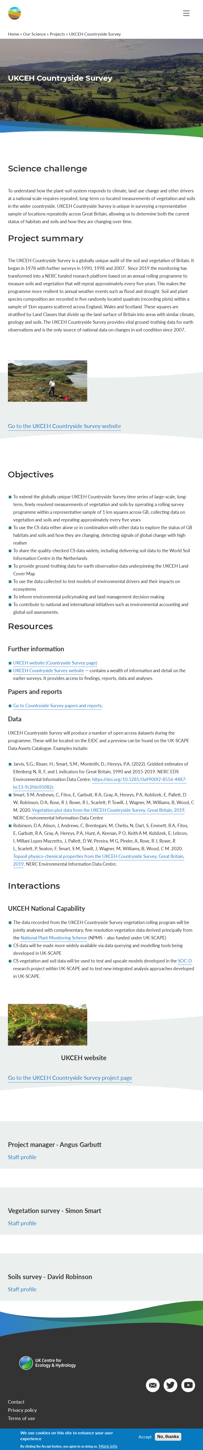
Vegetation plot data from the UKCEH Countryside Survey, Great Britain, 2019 (108, 810)
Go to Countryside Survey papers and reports (57, 705)
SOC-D (185, 960)
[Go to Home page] (14, 13)
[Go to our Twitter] (170, 1385)
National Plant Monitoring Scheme (54, 937)
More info (108, 1446)
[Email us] (153, 1385)
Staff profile (22, 1157)
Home (13, 34)
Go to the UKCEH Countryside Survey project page (70, 1077)
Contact (16, 1401)
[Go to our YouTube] (188, 1385)
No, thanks (168, 1436)
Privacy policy (22, 1409)
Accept (145, 1436)
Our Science (34, 34)
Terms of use (21, 1418)
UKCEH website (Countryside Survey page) (55, 662)
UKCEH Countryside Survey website (48, 670)
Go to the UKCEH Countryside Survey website (64, 426)
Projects (57, 34)
